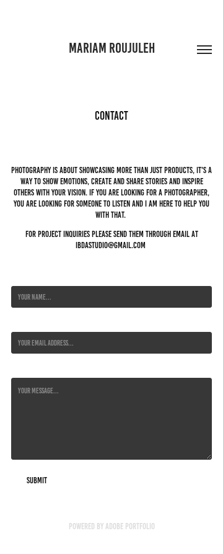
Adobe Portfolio (130, 526)
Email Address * (31, 322)
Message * (24, 368)
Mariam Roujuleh (112, 48)
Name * (20, 276)
